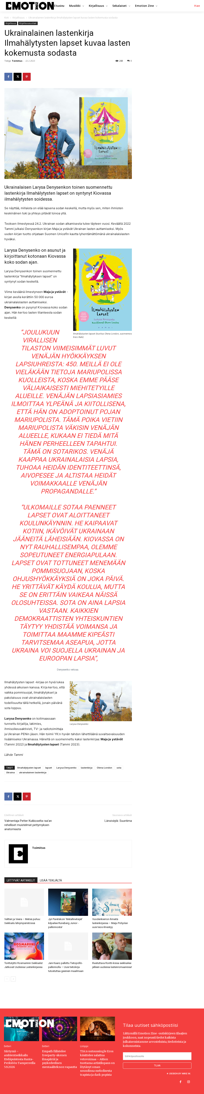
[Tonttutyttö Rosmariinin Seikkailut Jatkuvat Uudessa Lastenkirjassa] (24, 946)
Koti (6, 17)
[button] (197, 6)
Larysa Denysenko (66, 767)
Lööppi (84, 1046)
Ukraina (10, 772)
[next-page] (13, 978)
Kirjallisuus (19, 17)
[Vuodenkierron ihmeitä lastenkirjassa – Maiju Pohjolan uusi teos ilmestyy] (112, 902)
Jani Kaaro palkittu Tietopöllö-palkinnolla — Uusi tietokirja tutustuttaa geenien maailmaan (65, 967)
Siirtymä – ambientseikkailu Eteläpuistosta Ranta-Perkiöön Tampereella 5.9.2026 (19, 1059)
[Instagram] (188, 1082)
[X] (18, 77)
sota (119, 767)
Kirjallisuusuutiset (27, 23)
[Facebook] (8, 77)
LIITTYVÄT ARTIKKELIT (21, 880)
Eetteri (7, 1046)
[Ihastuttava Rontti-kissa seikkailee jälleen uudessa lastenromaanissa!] (112, 946)
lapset (48, 767)
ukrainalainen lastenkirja (32, 772)
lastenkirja (86, 767)
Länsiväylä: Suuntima (118, 821)
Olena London (104, 767)
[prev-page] (6, 978)
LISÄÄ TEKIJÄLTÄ (51, 880)
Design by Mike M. (180, 1073)
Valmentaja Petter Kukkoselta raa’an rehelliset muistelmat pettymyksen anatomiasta (28, 825)
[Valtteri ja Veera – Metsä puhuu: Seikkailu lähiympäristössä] (24, 902)
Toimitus (17, 60)
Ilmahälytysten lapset (29, 767)
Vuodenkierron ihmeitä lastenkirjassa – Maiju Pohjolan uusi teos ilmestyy (110, 923)
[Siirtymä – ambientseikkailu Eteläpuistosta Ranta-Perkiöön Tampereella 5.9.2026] (21, 1029)
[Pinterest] (27, 77)
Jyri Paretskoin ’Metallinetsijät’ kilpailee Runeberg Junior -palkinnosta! (65, 923)
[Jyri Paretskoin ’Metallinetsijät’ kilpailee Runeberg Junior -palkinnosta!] (68, 902)
